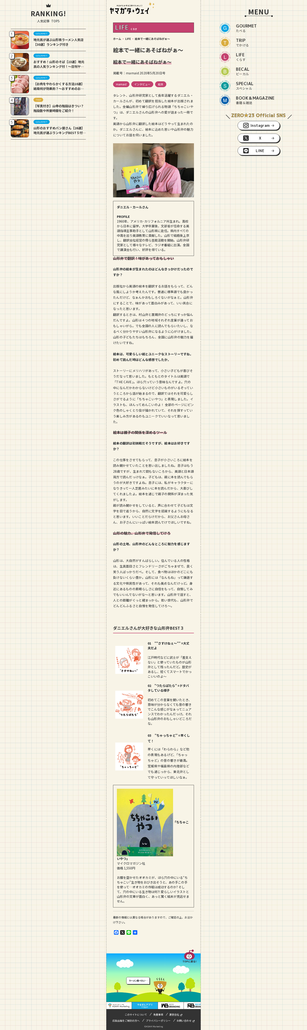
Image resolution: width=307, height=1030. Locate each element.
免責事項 (158, 1014)
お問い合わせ (184, 1020)
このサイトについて (136, 1014)
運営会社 (174, 1014)
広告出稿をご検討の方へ (126, 1020)
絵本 (160, 84)
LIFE (128, 39)
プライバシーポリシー (158, 1020)
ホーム (117, 39)
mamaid (121, 84)
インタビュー (142, 84)
